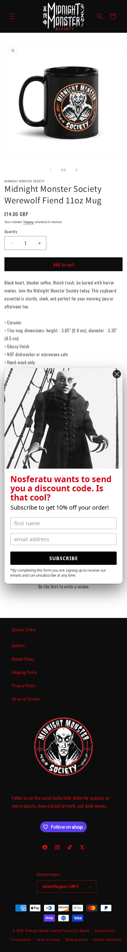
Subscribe (63, 558)
